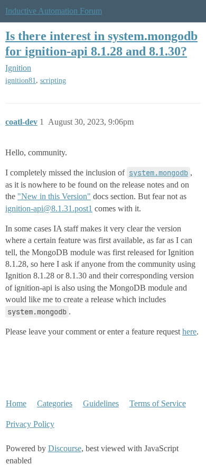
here (189, 331)
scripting (53, 81)
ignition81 (20, 81)
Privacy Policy (30, 424)
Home (16, 403)
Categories (54, 403)
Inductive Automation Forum (53, 10)
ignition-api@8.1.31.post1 (48, 208)
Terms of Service (157, 403)
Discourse (64, 448)
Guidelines (101, 403)
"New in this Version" (54, 196)
